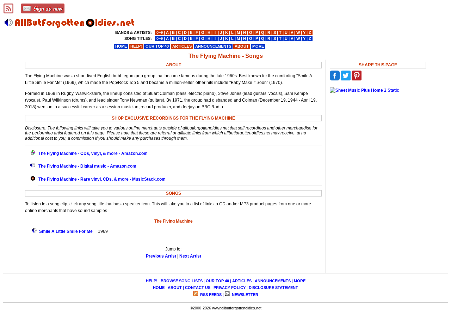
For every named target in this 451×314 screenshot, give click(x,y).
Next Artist (190, 256)
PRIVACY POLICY (230, 287)
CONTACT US (197, 287)
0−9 (159, 32)
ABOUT (175, 287)
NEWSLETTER (244, 294)
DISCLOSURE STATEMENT (273, 287)
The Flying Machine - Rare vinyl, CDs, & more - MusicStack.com (102, 179)
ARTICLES (242, 281)
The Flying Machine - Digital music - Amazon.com (87, 166)
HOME (159, 287)
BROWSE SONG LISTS (182, 281)
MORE (299, 281)
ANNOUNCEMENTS (273, 281)
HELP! (151, 281)
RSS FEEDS (210, 294)
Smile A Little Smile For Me (66, 231)
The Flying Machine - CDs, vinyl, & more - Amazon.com (93, 153)
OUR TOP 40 (217, 281)
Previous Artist (161, 256)
